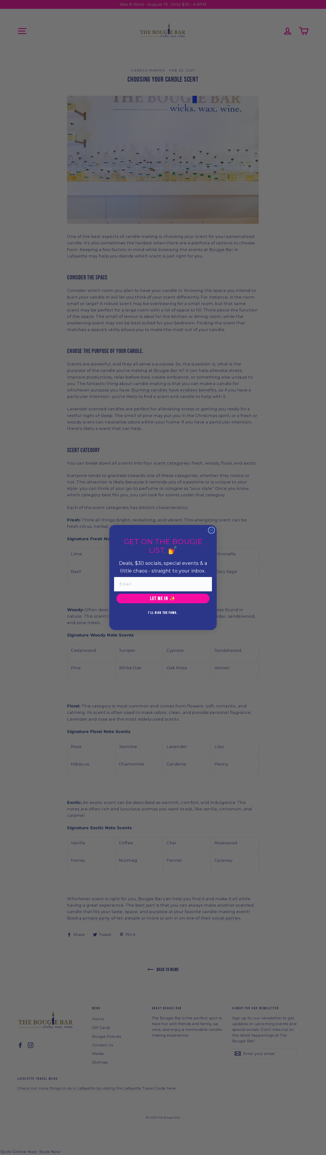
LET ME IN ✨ (163, 598)
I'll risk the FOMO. (163, 613)
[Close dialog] (211, 530)
